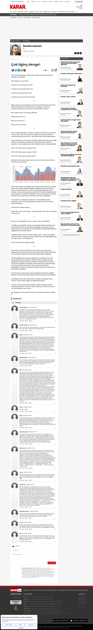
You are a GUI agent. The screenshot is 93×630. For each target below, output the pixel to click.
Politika (32, 597)
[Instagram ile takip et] (20, 594)
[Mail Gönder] (24, 70)
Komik (47, 610)
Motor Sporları (53, 604)
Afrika (50, 599)
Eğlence (52, 606)
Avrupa (43, 599)
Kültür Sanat (70, 11)
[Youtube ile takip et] (76, 2)
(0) (27, 320)
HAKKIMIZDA (27, 590)
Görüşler (54, 11)
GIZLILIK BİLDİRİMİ (61, 590)
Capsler (39, 613)
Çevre (48, 597)
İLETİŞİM (32, 590)
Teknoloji (27, 608)
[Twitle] (15, 70)
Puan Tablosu (82, 601)
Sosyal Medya (44, 608)
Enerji (46, 601)
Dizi (40, 610)
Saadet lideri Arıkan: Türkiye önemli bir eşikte (29, 14)
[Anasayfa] (11, 11)
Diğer (59, 604)
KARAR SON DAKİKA (16, 602)
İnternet (37, 608)
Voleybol (41, 604)
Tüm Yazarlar (25, 41)
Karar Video (46, 11)
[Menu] (76, 11)
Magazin (36, 606)
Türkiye (44, 597)
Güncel (15, 11)
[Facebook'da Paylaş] (13, 70)
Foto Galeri (27, 613)
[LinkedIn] (18, 70)
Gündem (36, 610)
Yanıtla (22, 320)
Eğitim (52, 597)
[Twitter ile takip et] (82, 2)
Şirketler (60, 601)
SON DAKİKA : (13, 14)
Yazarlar (20, 11)
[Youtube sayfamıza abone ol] (16, 594)
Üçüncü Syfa (38, 597)
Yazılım (50, 608)
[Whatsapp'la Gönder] (21, 70)
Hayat (40, 11)
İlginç (51, 610)
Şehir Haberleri (83, 603)
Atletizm (46, 604)
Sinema (43, 610)
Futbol (30, 604)
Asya (47, 599)
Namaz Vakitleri (83, 599)
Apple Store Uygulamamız (80, 620)
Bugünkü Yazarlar (15, 41)
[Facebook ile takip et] (80, 2)
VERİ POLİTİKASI (70, 590)
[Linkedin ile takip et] (18, 594)
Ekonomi (31, 11)
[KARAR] (18, 6)
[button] (43, 70)
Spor (36, 11)
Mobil (33, 608)
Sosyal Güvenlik (53, 601)
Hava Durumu (82, 597)
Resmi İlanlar (62, 11)
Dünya (26, 11)
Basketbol (35, 604)
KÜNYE (36, 590)
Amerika (38, 599)
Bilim (54, 608)
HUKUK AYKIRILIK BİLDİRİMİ (81, 590)
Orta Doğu (33, 599)
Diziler (31, 606)
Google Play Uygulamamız (62, 620)
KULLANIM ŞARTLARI (52, 590)
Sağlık (40, 606)
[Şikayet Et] (55, 321)
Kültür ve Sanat (54, 613)
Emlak (37, 601)
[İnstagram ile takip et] (78, 2)
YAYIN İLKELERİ (42, 590)
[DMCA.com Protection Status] (16, 608)
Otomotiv (42, 601)
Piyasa (33, 601)
